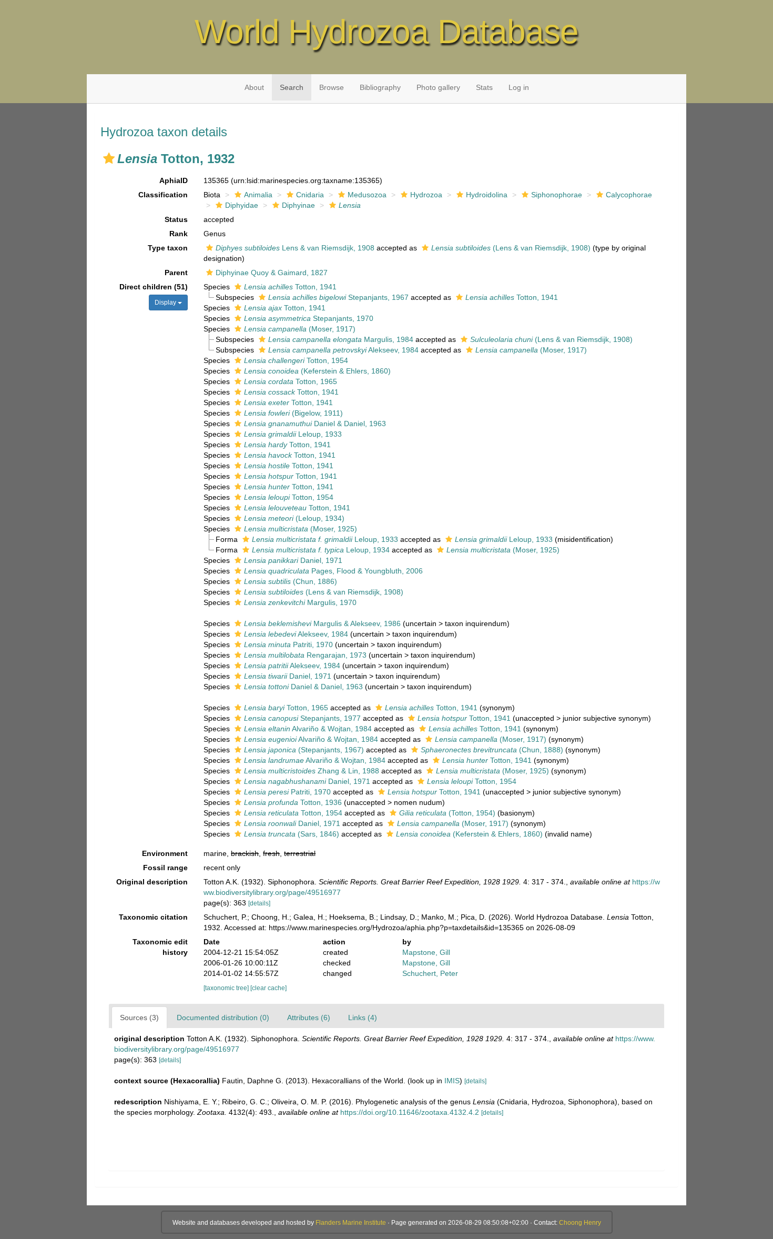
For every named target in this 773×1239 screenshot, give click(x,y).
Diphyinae (298, 205)
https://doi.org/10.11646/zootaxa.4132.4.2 (409, 1112)
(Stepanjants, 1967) (304, 750)
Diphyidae (241, 205)
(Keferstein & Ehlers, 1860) (317, 371)
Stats (484, 87)
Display (166, 302)
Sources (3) (139, 1017)
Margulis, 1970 (300, 602)
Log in (518, 87)
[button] (108, 158)
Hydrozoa (426, 194)
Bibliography (380, 87)
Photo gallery (438, 87)
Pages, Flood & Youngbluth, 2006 (333, 571)
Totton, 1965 (290, 381)
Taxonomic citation (153, 917)
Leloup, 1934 (321, 550)
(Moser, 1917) (299, 329)
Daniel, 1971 (293, 560)
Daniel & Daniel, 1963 (315, 423)
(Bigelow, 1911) (293, 413)
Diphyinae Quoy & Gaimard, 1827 (272, 272)
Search (291, 87)
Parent (176, 272)
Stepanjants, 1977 (302, 718)
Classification (163, 194)
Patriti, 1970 (288, 644)
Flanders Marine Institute (351, 1222)
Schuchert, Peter (430, 973)
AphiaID (173, 180)
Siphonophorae (556, 194)
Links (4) (362, 1017)
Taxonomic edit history (160, 947)
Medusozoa (367, 194)
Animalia (258, 194)
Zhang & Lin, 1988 (311, 771)
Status (176, 219)
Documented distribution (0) (223, 1017)
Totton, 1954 (296, 360)
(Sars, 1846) (291, 834)
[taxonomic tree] (227, 988)
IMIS (452, 1080)
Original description (152, 882)
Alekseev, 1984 (343, 350)
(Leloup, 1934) (294, 518)
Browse (331, 87)
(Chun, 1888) (492, 750)
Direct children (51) (153, 287)
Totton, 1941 (290, 287)
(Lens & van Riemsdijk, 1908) (511, 248)
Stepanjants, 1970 (308, 318)
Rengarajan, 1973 (305, 655)
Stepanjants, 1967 (338, 297)
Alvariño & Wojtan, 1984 (308, 728)
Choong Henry (580, 1222)
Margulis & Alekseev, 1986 (322, 623)
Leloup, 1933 (293, 434)
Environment (165, 853)
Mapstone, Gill (426, 952)
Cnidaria (310, 194)
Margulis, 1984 (340, 339)
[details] (259, 903)
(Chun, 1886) (290, 581)
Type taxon (168, 248)
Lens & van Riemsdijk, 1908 (295, 248)
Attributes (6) (308, 1017)
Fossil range (165, 867)
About (254, 87)
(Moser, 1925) (300, 529)
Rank (178, 233)
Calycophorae (629, 194)
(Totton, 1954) (447, 813)
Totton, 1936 (293, 802)
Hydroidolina (486, 194)
